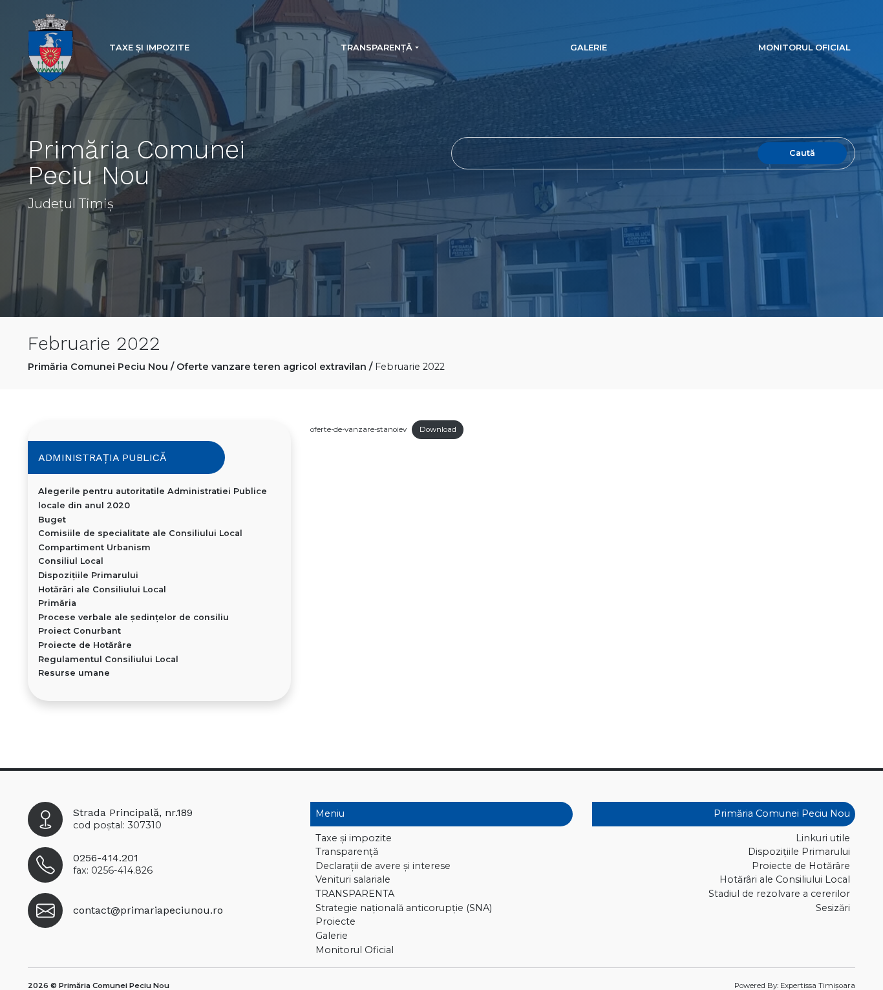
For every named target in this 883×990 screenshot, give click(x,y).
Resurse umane (74, 673)
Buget (52, 519)
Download (438, 429)
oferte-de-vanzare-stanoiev (358, 429)
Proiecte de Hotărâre (85, 645)
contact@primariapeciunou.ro (148, 910)
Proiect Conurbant (79, 631)
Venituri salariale (352, 879)
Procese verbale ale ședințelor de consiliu (133, 617)
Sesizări (833, 908)
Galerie (588, 47)
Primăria (57, 603)
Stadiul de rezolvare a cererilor (779, 893)
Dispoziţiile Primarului (88, 575)
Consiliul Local (70, 561)
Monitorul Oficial (804, 47)
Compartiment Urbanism (94, 547)
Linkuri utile (823, 838)
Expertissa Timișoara (817, 985)
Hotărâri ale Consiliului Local (102, 589)
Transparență (376, 47)
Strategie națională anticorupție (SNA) (403, 908)
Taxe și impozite (149, 47)
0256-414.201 (105, 858)
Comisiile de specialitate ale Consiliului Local (140, 533)
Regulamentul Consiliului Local (108, 659)
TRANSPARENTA (354, 893)
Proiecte (335, 921)
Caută (802, 153)
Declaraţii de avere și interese (383, 866)
